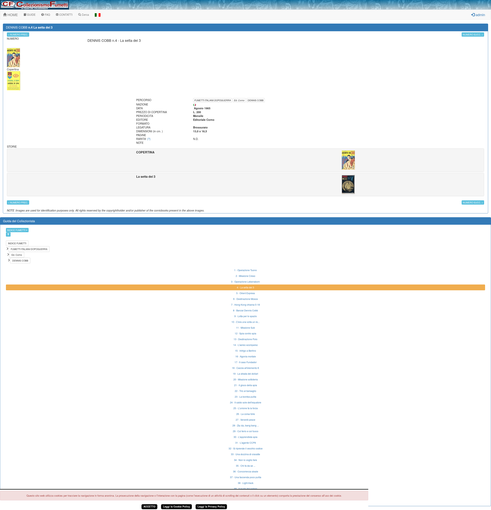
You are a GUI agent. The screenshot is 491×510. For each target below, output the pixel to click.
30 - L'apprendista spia (245, 436)
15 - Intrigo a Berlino (245, 350)
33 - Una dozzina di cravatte (245, 454)
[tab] (245, 160)
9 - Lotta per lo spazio (245, 316)
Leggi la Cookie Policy (176, 506)
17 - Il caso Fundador (246, 362)
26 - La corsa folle (245, 413)
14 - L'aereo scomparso (245, 344)
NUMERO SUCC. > (473, 34)
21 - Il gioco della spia (245, 385)
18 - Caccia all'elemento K (245, 367)
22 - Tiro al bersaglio (245, 390)
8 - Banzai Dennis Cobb (245, 310)
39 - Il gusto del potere (245, 488)
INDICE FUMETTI (16, 230)
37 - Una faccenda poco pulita (245, 477)
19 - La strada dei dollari (245, 373)
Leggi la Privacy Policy (211, 506)
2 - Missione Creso (245, 275)
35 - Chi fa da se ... (245, 465)
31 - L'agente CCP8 (245, 442)
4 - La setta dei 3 (245, 287)
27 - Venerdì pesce (245, 419)
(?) (149, 139)
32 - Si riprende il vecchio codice (246, 448)
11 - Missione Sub (245, 327)
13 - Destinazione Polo (245, 339)
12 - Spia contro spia (245, 333)
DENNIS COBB (256, 100)
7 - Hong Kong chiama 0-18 (245, 304)
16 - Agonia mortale (245, 356)
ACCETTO (149, 506)
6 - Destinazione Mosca (245, 298)
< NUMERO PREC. (18, 34)
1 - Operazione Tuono (245, 270)
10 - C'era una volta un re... (245, 321)
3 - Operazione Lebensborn (245, 281)
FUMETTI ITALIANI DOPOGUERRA (212, 100)
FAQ (47, 14)
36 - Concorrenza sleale (245, 471)
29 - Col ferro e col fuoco (245, 431)
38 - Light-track (245, 482)
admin (480, 14)
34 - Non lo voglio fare (245, 459)
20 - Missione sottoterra (245, 379)
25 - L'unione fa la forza (245, 408)
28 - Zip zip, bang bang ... (245, 425)
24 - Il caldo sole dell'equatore (245, 402)
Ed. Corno (239, 100)
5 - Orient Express (245, 293)
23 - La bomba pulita (245, 396)
